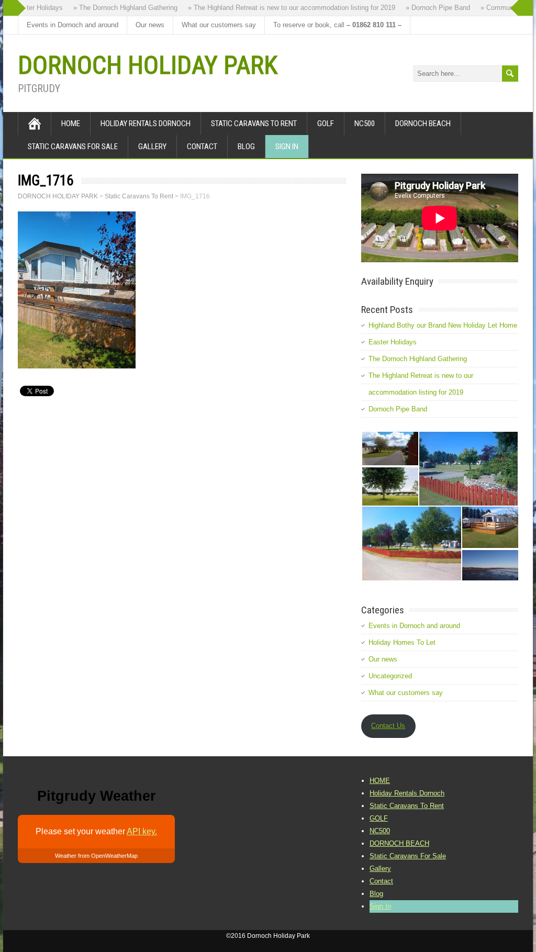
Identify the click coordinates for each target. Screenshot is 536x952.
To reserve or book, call (337, 25)
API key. (142, 831)
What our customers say (219, 25)
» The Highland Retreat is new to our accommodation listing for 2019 (285, 8)
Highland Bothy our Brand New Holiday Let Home (442, 325)
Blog (246, 146)
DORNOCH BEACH (423, 123)
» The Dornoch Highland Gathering (120, 8)
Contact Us (388, 726)
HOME (70, 123)
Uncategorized (390, 676)
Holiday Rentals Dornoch (145, 123)
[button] (389, 448)
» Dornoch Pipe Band (432, 8)
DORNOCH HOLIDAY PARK (147, 65)
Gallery (152, 146)
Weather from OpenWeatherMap (96, 856)
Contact (202, 146)
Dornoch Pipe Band (397, 409)
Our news (150, 25)
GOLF (325, 123)
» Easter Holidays (30, 8)
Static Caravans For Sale (73, 146)
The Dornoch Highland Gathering (417, 359)
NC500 (364, 123)
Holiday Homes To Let (402, 642)
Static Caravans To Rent (254, 123)
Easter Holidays (392, 342)
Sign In (286, 146)
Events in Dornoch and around (72, 25)
